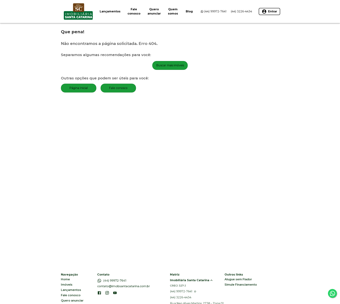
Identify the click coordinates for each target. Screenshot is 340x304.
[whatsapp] (332, 293)
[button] (197, 280)
